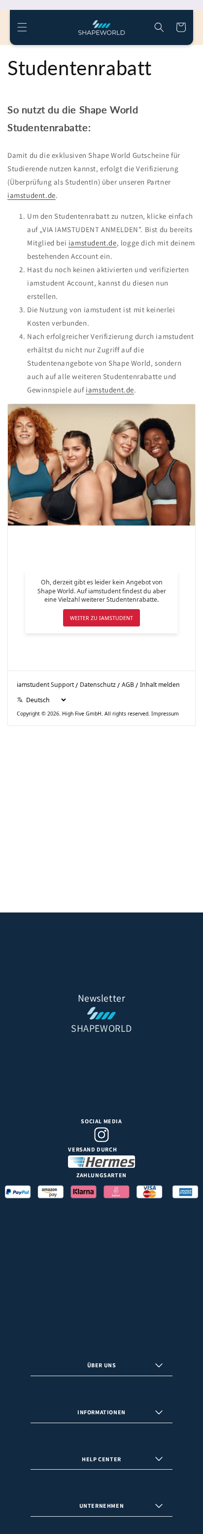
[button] (22, 27)
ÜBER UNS (101, 1365)
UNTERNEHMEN (101, 1505)
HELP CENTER (101, 1459)
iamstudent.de (31, 195)
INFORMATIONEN (101, 1412)
